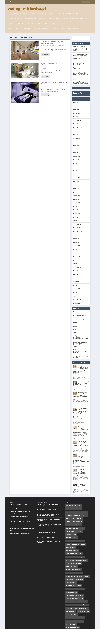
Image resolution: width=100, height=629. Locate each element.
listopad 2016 (76, 303)
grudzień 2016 (77, 299)
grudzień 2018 (77, 267)
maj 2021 (75, 185)
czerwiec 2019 (76, 245)
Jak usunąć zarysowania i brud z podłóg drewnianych (20, 512)
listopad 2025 (76, 124)
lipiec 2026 (76, 102)
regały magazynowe (71, 614)
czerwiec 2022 (76, 167)
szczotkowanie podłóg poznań (75, 621)
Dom (9, 13)
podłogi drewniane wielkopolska (75, 589)
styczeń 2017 (76, 296)
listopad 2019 (76, 228)
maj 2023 (75, 163)
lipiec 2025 (76, 134)
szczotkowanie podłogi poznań (75, 618)
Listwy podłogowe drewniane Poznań (19, 508)
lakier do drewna (70, 547)
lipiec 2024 (76, 145)
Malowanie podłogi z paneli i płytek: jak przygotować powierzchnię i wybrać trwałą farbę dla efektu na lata (80, 74)
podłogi (86, 576)
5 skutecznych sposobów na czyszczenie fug (48, 537)
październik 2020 (77, 192)
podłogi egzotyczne (71, 592)
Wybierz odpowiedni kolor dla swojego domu (54, 64)
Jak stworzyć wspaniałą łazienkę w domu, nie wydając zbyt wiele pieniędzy (48, 505)
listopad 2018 (76, 271)
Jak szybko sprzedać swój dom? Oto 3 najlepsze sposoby (81, 383)
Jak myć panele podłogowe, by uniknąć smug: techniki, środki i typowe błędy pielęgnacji (81, 444)
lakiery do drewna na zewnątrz (75, 557)
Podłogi (78, 13)
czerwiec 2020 (76, 202)
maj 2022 (75, 170)
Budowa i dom (34, 13)
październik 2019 (77, 231)
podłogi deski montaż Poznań (74, 579)
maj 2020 (75, 206)
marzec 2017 (76, 289)
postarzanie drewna (71, 608)
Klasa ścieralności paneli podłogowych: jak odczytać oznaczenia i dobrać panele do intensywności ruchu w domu (81, 396)
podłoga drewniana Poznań (73, 569)
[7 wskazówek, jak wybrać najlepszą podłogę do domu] (25, 50)
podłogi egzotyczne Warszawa (74, 598)
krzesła (83, 544)
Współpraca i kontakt (20, 13)
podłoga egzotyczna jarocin (74, 576)
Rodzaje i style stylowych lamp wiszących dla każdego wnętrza (48, 510)
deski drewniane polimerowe (74, 531)
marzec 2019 (76, 256)
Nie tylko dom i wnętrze (48, 13)
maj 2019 (75, 249)
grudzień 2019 (77, 224)
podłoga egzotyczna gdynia (74, 573)
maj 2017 (75, 285)
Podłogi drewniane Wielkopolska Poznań (20, 533)
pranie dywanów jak (83, 611)
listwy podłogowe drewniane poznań (76, 560)
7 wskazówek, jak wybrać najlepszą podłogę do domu (52, 42)
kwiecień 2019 (76, 253)
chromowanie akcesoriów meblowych (76, 512)
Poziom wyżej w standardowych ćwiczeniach (82, 485)
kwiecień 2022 (76, 174)
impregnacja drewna (71, 537)
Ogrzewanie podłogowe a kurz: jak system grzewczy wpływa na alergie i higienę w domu (80, 48)
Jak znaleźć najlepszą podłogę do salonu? (20, 525)
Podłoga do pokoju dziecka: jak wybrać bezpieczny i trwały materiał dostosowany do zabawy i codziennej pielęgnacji (80, 369)
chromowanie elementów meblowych (76, 515)
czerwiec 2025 (76, 138)
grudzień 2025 (77, 120)
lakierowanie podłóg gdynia (74, 553)
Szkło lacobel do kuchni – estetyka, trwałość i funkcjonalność (48, 520)
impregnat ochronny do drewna (24, 2)
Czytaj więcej (45, 54)
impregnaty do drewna (72, 544)
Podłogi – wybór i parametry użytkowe (66, 29)
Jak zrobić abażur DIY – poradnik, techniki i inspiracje (48, 533)
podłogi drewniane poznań (73, 586)
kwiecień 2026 (76, 109)
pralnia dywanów (70, 611)
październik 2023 (77, 152)
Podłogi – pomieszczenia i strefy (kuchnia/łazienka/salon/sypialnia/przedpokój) (33, 24)
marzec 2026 (76, 113)
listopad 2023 (76, 149)
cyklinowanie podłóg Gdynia (74, 521)
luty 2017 (75, 292)
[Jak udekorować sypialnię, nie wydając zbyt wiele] (25, 92)
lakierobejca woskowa (72, 550)
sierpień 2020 (76, 195)
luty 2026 (75, 116)
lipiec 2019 (76, 242)
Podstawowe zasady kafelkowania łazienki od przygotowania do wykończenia (49, 524)
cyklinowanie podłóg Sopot (73, 525)
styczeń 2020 (76, 220)
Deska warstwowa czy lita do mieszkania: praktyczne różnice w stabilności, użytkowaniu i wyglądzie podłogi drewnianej (81, 458)
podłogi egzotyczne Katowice (74, 595)
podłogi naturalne (81, 602)
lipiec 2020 (76, 199)
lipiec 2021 (76, 181)
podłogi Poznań (70, 605)
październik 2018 (77, 274)
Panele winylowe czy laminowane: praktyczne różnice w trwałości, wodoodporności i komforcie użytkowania (81, 429)
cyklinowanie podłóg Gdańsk (74, 518)
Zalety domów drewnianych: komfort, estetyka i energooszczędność (49, 541)
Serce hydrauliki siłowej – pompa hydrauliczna (49, 529)
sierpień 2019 (76, 238)
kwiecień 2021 (76, 188)
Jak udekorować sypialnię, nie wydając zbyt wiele (54, 82)
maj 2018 (75, 278)
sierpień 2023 (76, 156)
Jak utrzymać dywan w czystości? (18, 504)
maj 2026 (75, 106)
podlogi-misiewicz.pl (51, 45)
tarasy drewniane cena (72, 627)
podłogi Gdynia (70, 602)
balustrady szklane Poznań (73, 505)
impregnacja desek (71, 534)
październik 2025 (77, 127)
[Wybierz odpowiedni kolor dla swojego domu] (25, 70)
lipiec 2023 (76, 159)
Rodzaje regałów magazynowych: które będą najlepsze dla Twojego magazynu (48, 515)
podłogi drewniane (71, 582)
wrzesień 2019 (77, 235)
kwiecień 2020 (76, 210)
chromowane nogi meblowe (73, 509)
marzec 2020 (76, 213)
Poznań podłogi (84, 608)
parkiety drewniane (71, 566)
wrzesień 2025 (77, 131)
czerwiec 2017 (76, 281)
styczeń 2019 (76, 263)
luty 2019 (75, 260)
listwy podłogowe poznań (73, 563)
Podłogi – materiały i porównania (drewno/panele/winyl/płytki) (67, 18)
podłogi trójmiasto (82, 605)
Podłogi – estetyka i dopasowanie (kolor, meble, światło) (26, 18)
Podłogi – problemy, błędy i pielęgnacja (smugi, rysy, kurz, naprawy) (29, 29)
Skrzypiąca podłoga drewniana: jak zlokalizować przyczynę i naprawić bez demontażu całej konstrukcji (80, 81)
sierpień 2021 (76, 177)
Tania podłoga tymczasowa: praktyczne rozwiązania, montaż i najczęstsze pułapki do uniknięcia (80, 56)
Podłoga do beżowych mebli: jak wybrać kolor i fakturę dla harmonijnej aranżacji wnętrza (80, 472)
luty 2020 (75, 217)
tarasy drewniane (71, 624)
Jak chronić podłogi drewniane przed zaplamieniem (19, 517)
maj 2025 (75, 142)
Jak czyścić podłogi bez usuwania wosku (20, 521)
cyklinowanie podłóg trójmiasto (75, 528)
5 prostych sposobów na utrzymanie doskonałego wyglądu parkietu (22, 529)
